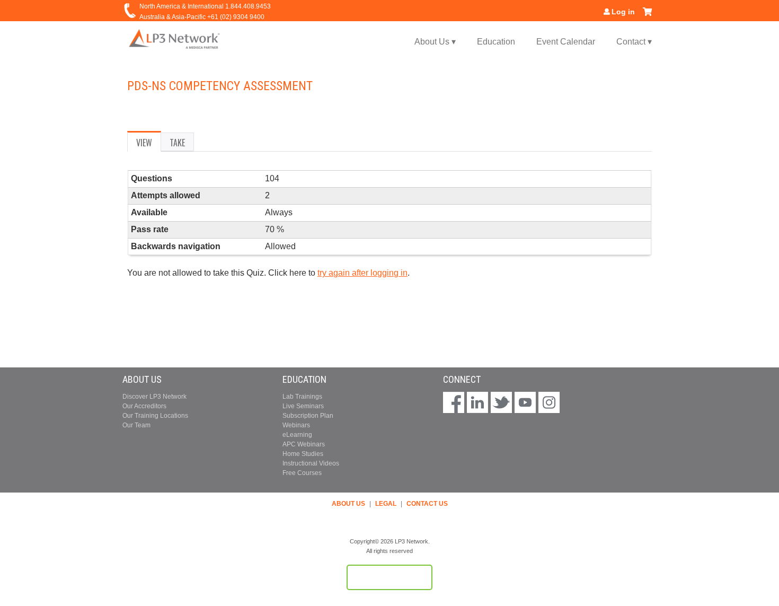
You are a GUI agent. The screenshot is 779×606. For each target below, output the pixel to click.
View (148, 144)
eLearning (297, 434)
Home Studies (302, 454)
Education (496, 41)
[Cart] (647, 15)
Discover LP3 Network (154, 396)
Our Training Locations (155, 415)
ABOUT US (348, 503)
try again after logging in (362, 272)
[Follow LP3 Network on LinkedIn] (477, 404)
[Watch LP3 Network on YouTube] (525, 404)
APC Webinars (303, 444)
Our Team (136, 425)
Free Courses (302, 473)
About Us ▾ (435, 41)
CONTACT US (427, 503)
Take (177, 142)
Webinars (296, 425)
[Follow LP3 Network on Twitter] (501, 404)
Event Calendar (565, 41)
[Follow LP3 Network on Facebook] (453, 404)
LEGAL (385, 503)
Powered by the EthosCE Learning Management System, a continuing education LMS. (389, 577)
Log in (623, 11)
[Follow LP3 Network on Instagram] (549, 404)
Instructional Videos (310, 463)
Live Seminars (303, 406)
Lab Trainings (302, 396)
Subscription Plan (307, 415)
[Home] (175, 38)
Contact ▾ (634, 41)
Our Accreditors (144, 406)
